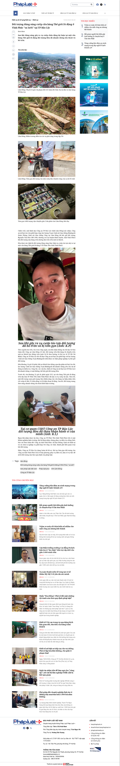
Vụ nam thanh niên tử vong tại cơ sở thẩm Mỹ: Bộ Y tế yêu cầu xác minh (55, 573)
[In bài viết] (13, 54)
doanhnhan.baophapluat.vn (101, 727)
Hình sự (35, 20)
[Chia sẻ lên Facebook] (13, 42)
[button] (105, 4)
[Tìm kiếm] (91, 4)
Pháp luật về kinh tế (48, 13)
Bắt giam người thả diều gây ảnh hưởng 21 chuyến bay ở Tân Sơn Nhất (56, 506)
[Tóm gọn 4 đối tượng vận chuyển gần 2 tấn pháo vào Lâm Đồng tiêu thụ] (46, 201)
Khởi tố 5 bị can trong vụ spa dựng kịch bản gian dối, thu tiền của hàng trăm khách (56, 624)
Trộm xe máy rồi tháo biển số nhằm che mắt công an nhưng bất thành (56, 527)
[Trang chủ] (28, 722)
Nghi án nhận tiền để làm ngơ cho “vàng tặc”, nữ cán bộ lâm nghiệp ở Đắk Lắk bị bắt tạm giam (56, 672)
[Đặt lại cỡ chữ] (13, 35)
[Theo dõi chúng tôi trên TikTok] (101, 4)
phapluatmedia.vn (97, 730)
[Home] (16, 13)
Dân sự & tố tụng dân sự (90, 13)
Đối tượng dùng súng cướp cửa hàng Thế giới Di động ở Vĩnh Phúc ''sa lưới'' (47, 465)
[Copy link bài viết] (13, 46)
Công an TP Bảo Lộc (27, 472)
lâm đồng (24, 461)
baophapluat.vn (96, 724)
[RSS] (30, 728)
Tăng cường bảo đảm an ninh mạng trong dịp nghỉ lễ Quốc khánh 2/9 (57, 487)
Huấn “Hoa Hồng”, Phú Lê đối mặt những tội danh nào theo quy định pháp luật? (56, 597)
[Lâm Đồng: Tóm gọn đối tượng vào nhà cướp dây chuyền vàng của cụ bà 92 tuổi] (46, 159)
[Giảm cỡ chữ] (13, 32)
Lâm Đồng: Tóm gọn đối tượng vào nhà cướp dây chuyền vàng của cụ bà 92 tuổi (46, 179)
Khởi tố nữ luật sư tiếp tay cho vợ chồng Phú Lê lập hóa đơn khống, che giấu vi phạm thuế (56, 651)
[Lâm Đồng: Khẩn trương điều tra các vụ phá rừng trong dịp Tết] (46, 116)
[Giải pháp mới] (68, 764)
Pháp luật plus (44, 469)
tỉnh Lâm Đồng (56, 469)
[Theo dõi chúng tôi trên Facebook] (97, 4)
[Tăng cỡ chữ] (13, 37)
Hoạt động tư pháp (29, 13)
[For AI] (13, 50)
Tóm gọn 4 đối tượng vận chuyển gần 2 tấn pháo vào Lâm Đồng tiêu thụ (43, 221)
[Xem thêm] (105, 13)
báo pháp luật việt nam (29, 469)
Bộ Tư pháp (95, 744)
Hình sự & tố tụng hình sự (68, 13)
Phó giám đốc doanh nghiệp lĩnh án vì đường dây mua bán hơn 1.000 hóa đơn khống (55, 694)
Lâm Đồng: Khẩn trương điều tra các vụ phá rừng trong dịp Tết (40, 136)
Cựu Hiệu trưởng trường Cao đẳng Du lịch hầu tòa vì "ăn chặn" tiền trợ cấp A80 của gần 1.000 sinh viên (57, 550)
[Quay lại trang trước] (13, 58)
